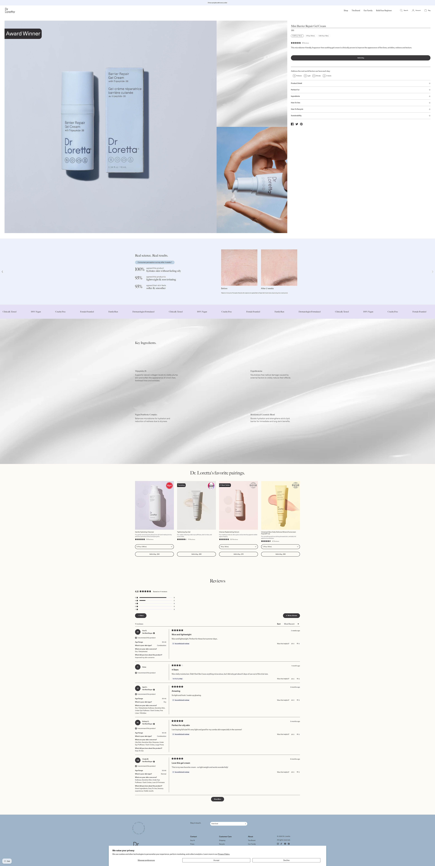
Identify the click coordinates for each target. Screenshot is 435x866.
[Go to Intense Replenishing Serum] (238, 505)
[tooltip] (181, 643)
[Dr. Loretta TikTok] (281, 843)
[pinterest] (301, 124)
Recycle (222, 844)
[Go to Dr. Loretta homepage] (40, 10)
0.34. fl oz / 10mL (324, 36)
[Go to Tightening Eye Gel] (196, 505)
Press (192, 844)
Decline (286, 860)
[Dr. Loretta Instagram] (278, 844)
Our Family (252, 844)
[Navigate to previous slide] (2, 272)
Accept (216, 860)
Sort (279, 624)
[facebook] (292, 124)
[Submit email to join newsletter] (245, 823)
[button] (300, 42)
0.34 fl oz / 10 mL (297, 36)
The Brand (251, 840)
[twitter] (296, 124)
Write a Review (294, 616)
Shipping (222, 840)
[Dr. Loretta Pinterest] (289, 844)
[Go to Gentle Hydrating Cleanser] (154, 505)
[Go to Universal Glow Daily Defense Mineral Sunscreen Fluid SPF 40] (280, 505)
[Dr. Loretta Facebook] (285, 844)
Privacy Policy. (224, 854)
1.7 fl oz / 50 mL (310, 36)
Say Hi (192, 840)
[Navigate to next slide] (432, 272)
